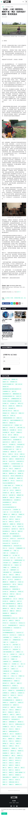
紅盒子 (19, 601)
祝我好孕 (13, 750)
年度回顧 (10, 712)
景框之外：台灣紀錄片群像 (17, 475)
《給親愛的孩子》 (17, 562)
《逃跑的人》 (14, 668)
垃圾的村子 (13, 702)
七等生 (5, 468)
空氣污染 (20, 526)
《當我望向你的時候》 (19, 560)
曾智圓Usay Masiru (19, 724)
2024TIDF (5, 538)
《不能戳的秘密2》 (20, 548)
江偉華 (10, 454)
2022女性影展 (20, 444)
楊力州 (17, 521)
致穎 (19, 753)
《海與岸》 (6, 656)
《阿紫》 (18, 449)
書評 (12, 492)
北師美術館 (6, 688)
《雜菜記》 (6, 673)
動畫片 (19, 683)
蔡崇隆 (20, 603)
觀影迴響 (5, 497)
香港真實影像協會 (7, 615)
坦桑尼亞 (5, 702)
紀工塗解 (13, 403)
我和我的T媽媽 (17, 297)
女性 (5, 408)
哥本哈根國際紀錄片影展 (8, 700)
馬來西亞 (5, 415)
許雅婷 (20, 606)
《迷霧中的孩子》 (14, 569)
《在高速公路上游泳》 (18, 466)
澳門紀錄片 (20, 524)
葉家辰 (11, 757)
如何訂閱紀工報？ (7, 704)
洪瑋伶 (11, 741)
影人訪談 (12, 516)
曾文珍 (11, 724)
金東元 (19, 608)
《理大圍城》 (16, 487)
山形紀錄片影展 (6, 584)
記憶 (19, 442)
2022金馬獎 (6, 432)
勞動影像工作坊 (6, 685)
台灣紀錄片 (6, 379)
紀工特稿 (5, 601)
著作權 (5, 760)
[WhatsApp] (14, 303)
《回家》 (5, 552)
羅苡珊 (5, 422)
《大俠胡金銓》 (14, 552)
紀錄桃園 (12, 601)
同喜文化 (13, 695)
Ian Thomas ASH (7, 509)
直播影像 (14, 748)
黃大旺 (5, 620)
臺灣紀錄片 (6, 437)
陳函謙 (11, 772)
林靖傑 (5, 596)
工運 (14, 584)
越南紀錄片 (6, 608)
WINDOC (5, 634)
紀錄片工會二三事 (7, 410)
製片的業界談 (6, 531)
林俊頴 (17, 729)
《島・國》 (17, 647)
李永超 (5, 519)
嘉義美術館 (19, 700)
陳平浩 (20, 403)
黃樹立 (5, 782)
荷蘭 (13, 755)
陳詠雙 (11, 774)
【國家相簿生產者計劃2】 (9, 417)
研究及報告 (13, 381)
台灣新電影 (6, 692)
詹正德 (5, 444)
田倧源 (21, 598)
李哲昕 (12, 593)
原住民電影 (18, 579)
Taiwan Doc (19, 480)
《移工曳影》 (15, 663)
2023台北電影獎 (7, 536)
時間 (4, 454)
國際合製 (5, 581)
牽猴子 (18, 743)
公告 (11, 490)
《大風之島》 (13, 642)
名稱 (4, 361)
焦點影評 (19, 478)
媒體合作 (15, 704)
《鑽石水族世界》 (7, 572)
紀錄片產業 (6, 398)
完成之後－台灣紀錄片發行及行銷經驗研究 (12, 401)
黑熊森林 (5, 533)
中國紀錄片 (18, 468)
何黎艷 (17, 574)
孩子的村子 (6, 707)
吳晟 (4, 697)
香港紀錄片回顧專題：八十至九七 (10, 618)
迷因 (22, 767)
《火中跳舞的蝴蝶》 (15, 656)
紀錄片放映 (12, 495)
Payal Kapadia (17, 627)
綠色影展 (20, 750)
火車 (16, 454)
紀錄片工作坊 (6, 442)
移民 (10, 434)
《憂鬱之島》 (6, 514)
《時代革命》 (13, 654)
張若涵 (20, 584)
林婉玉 (18, 492)
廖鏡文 (17, 712)
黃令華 (12, 415)
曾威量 (5, 724)
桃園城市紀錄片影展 (13, 731)
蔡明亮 (5, 606)
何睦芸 (11, 574)
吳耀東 (5, 473)
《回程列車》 (19, 446)
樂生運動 (5, 733)
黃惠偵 (3, 299)
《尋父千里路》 (16, 644)
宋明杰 (19, 707)
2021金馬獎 (12, 444)
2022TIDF (11, 461)
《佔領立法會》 (6, 487)
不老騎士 (21, 675)
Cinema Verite (13, 622)
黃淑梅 (11, 620)
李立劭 (11, 729)
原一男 (10, 579)
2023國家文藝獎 (16, 536)
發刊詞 (5, 495)
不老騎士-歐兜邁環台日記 (8, 678)
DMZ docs (22, 622)
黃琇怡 (17, 620)
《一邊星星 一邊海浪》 (8, 485)
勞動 (5, 405)
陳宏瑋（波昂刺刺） (20, 772)
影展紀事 (11, 405)
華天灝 (5, 757)
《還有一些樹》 (21, 427)
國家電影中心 (12, 473)
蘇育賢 (14, 442)
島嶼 (4, 712)
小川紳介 (20, 581)
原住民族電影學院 (20, 690)
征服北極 (5, 586)
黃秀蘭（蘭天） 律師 (14, 782)
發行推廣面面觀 (17, 439)
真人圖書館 (6, 480)
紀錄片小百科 (6, 456)
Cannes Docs (21, 538)
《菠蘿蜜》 (6, 567)
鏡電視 (12, 497)
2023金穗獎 (6, 463)
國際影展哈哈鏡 (17, 393)
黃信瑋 (5, 779)
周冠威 (16, 697)
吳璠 (10, 697)
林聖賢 (5, 731)
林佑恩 (17, 519)
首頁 (3, 6)
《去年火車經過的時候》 (8, 446)
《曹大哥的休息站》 (7, 560)
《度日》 (5, 557)
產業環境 (19, 405)
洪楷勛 (5, 741)
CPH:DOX (5, 622)
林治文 (5, 521)
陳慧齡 (12, 610)
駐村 (22, 777)
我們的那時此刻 (6, 589)
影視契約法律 (6, 716)
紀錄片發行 (15, 528)
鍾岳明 (5, 772)
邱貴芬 (13, 608)
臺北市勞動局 (6, 755)
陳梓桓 (18, 610)
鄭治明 (17, 770)
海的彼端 (18, 741)
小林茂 (11, 709)
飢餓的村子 (15, 777)
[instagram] (14, 806)
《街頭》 (5, 490)
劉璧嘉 (13, 683)
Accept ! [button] (4, 813)
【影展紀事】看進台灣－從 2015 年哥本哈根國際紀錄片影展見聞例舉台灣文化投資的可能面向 (7, 335)
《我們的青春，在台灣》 (8, 449)
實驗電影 (5, 516)
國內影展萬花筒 (7, 393)
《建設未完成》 (16, 649)
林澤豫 (11, 521)
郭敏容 (5, 458)
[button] (1, 1)
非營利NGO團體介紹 (7, 499)
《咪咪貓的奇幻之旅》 (18, 639)
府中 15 (18, 292)
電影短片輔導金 (6, 777)
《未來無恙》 (17, 425)
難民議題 (18, 774)
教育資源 (20, 716)
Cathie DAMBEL (6, 540)
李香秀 (11, 519)
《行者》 (20, 666)
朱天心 (13, 726)
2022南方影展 (20, 461)
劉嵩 (4, 579)
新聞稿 (5, 721)
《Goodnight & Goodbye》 (16, 463)
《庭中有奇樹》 (6, 649)
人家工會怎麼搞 (17, 572)
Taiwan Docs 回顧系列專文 (9, 483)
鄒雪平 (11, 770)
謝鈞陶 (11, 765)
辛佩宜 (17, 767)
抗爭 (19, 451)
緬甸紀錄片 (20, 495)
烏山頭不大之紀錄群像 (8, 384)
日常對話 (20, 591)
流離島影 (12, 524)
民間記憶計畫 (6, 736)
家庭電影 (20, 473)
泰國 (4, 738)
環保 (14, 526)
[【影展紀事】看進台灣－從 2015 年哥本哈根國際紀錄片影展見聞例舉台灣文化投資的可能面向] (7, 328)
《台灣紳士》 (16, 637)
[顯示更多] (22, 303)
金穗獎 (11, 458)
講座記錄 (12, 422)
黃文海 (17, 779)
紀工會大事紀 (6, 528)
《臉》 (23, 663)
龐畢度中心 (18, 784)
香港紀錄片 (6, 413)
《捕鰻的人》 (19, 651)
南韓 (22, 688)
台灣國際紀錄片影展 (16, 398)
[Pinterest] (17, 303)
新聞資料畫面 (12, 721)
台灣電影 (13, 692)
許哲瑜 (11, 762)
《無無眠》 (14, 659)
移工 (4, 434)
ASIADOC (12, 538)
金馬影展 (5, 610)
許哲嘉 (5, 762)
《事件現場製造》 (7, 637)
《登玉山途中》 (6, 562)
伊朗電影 (16, 680)
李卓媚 (19, 516)
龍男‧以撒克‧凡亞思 (14, 533)
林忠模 (19, 417)
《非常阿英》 (14, 673)
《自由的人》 (17, 565)
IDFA (12, 480)
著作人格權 (18, 757)
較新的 (2, 343)
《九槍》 (5, 511)
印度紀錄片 (11, 690)
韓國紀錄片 (14, 613)
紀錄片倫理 (12, 408)
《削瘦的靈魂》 (6, 466)
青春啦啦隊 (6, 613)
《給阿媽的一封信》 (7, 565)
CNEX (14, 502)
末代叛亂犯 (6, 726)
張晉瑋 (12, 714)
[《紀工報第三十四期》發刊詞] (7, 314)
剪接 (12, 432)
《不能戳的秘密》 (7, 550)
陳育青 (20, 531)
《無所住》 (6, 659)
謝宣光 (5, 765)
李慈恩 (5, 729)
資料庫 (17, 765)
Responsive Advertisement (14, 790)
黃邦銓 (5, 461)
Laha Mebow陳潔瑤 (7, 627)
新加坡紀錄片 (6, 719)
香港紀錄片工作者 (19, 458)
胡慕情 (16, 434)
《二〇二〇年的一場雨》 (15, 511)
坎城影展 (21, 514)
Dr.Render (12, 427)
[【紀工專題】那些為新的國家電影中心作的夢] (20, 314)
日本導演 (5, 593)
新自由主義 (13, 591)
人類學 (5, 574)
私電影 (22, 454)
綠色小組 (22, 456)
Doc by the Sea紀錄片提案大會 (9, 507)
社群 (20, 748)
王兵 (15, 598)
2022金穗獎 (14, 437)
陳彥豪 (5, 774)
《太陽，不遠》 (6, 644)
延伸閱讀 (5, 714)
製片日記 (18, 760)
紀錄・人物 (23, 297)
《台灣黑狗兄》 (6, 639)
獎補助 (5, 745)
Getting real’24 (6, 543)
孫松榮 (13, 707)
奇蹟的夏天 (13, 581)
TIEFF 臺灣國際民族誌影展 (8, 632)
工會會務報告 (6, 391)
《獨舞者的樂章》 (17, 661)
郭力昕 (5, 770)
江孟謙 (14, 736)
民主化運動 (12, 478)
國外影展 (13, 451)
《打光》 (12, 557)
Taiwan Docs (20, 632)
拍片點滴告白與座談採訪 (8, 396)
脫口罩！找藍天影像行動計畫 (9, 603)
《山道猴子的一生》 (7, 647)
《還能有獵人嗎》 (7, 671)
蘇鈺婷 (22, 528)
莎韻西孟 (19, 755)
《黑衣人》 (14, 675)
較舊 (26, 343)
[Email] (19, 303)
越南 (4, 767)
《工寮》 (21, 437)
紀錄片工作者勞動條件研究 (16, 420)
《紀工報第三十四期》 (9, 6)
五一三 (18, 678)
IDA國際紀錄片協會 (7, 545)
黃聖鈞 (5, 784)
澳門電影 (5, 743)
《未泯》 (21, 654)
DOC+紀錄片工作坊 (7, 425)
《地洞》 (5, 642)
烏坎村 (12, 743)
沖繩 (19, 736)
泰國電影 (18, 738)
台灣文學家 (6, 451)
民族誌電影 (18, 733)
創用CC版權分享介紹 (17, 577)
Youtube (11, 548)
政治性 (14, 716)
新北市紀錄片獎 (15, 719)
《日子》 (19, 557)
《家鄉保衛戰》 (6, 555)
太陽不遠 (20, 702)
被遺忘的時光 (12, 606)
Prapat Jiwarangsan (7, 630)
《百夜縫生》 (6, 663)
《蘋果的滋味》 (14, 567)
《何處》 (15, 550)
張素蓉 (18, 714)
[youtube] (17, 806)
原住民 (18, 396)
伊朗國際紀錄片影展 (7, 680)
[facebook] (11, 806)
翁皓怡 (13, 753)
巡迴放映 (18, 490)
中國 (11, 468)
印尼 (4, 690)
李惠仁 (18, 593)
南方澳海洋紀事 (14, 688)
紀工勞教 (5, 403)
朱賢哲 (5, 478)
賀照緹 (21, 413)
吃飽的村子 (6, 695)
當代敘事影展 (6, 748)
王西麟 (11, 745)
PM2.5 (5, 548)
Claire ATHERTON (7, 504)
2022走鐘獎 (17, 499)
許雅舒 (17, 762)
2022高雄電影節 (7, 502)
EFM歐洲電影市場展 (13, 625)
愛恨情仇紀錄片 (14, 586)
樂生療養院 (12, 596)
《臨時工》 (6, 666)
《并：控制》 (16, 555)
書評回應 (20, 721)
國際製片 (14, 514)
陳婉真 (18, 497)
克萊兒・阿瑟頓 (6, 577)
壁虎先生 (14, 413)
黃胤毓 (11, 784)
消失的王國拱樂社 (7, 598)
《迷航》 (5, 569)
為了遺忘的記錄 (6, 526)
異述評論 (5, 386)
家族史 (5, 709)
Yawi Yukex (13, 634)
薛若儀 (11, 760)
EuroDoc (22, 625)
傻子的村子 (6, 683)
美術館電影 (6, 753)
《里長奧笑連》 (17, 671)
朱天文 (19, 726)
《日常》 (5, 654)
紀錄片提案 (15, 456)
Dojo (4, 625)
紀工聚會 (5, 420)
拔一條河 (5, 591)
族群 (14, 391)
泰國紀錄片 (11, 738)
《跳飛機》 (6, 668)
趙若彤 (10, 767)
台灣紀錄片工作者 (7, 439)
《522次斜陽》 (16, 509)
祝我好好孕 (6, 750)
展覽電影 (18, 709)
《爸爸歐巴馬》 (6, 661)
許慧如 (14, 531)
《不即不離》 (18, 485)
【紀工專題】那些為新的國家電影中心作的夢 (20, 320)
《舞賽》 (13, 666)
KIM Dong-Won (17, 545)
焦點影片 (5, 381)
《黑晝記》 (6, 675)
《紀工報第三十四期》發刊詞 (7, 320)
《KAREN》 (21, 634)
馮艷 (21, 618)
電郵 (4, 357)
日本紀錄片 (6, 492)
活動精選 (5, 524)
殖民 (11, 733)
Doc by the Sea (16, 540)
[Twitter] (12, 303)
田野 (17, 745)
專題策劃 (14, 379)
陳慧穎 (5, 427)
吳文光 (20, 695)
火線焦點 (18, 432)
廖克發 (16, 410)
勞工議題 (15, 685)
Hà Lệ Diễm (15, 543)
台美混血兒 (21, 692)
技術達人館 (6, 475)
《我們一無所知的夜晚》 (8, 651)
